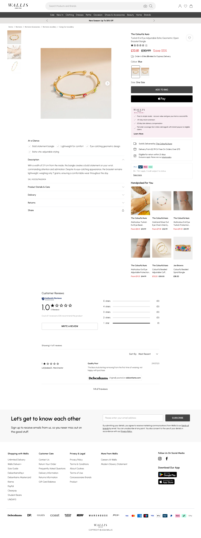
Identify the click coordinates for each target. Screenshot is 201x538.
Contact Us (44, 459)
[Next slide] (154, 20)
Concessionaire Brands (80, 477)
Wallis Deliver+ (14, 464)
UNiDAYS (12, 499)
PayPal (11, 486)
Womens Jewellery (49, 27)
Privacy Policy (76, 459)
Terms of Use (76, 473)
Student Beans (15, 495)
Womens (19, 27)
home (10, 27)
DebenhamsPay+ (16, 473)
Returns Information (48, 477)
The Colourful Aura (140, 34)
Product (73, 481)
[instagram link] (159, 458)
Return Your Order (47, 464)
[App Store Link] (167, 478)
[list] (76, 83)
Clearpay (12, 490)
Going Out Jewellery (66, 27)
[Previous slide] (47, 20)
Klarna (11, 481)
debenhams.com (133, 378)
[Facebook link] (166, 458)
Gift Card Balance (47, 481)
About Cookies (77, 468)
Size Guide (13, 468)
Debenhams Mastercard (19, 477)
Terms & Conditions (79, 464)
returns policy (166, 157)
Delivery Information (48, 473)
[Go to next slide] (107, 83)
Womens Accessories (32, 27)
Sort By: (133, 354)
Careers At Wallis (109, 459)
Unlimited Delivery (16, 459)
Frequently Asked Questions (52, 468)
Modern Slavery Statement (114, 464)
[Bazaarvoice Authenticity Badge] (52, 298)
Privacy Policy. (126, 431)
